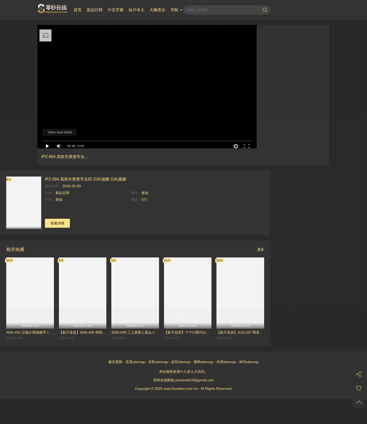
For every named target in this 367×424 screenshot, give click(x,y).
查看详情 (57, 223)
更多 (260, 249)
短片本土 (137, 10)
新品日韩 (95, 10)
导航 (175, 10)
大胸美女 (158, 10)
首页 (78, 10)
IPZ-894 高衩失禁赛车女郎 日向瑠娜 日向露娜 (85, 179)
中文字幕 (116, 10)
